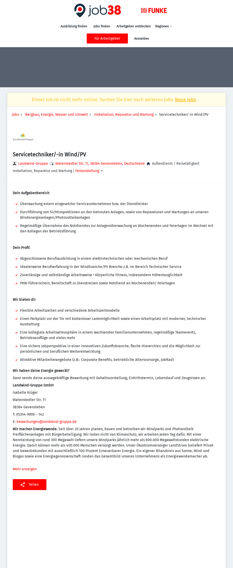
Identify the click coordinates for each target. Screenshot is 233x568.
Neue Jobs (185, 99)
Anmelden (141, 39)
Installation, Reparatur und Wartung (124, 114)
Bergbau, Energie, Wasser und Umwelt (56, 114)
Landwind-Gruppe (33, 163)
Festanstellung (87, 171)
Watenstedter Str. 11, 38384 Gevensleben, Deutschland (100, 163)
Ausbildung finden (74, 26)
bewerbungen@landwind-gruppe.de (47, 421)
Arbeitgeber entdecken (133, 26)
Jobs (15, 114)
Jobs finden (102, 26)
